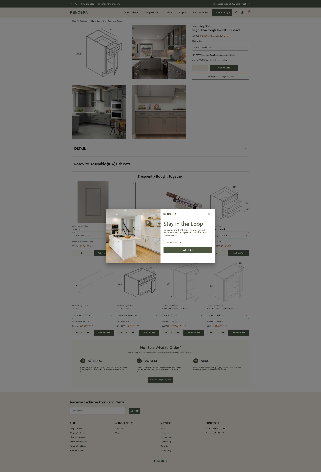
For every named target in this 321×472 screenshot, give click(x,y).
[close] (209, 214)
